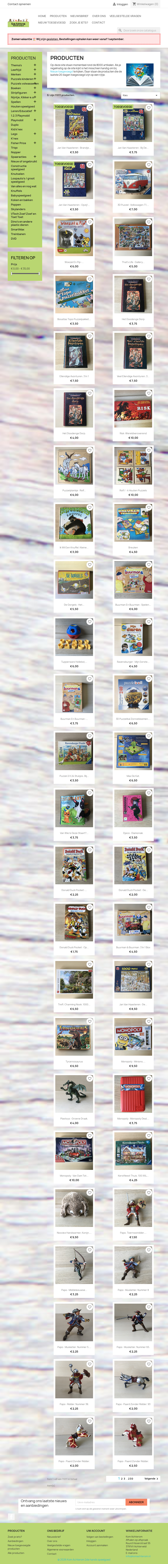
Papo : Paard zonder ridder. (74, 1461)
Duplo (15, 125)
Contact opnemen (19, 4)
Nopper (16, 152)
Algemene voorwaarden (60, 1549)
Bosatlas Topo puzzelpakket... (74, 319)
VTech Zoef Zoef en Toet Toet (23, 215)
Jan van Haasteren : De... (133, 1004)
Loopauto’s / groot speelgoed (23, 180)
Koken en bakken (22, 200)
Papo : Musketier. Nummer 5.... (74, 1347)
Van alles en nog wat (23, 186)
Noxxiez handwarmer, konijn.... (74, 1232)
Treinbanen (18, 234)
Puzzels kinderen (22, 79)
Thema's (16, 65)
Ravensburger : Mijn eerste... (133, 661)
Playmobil (17, 120)
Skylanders (18, 209)
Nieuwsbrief (79, 16)
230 (130, 1478)
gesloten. (52, 39)
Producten (58, 16)
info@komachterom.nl (138, 1556)
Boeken (16, 88)
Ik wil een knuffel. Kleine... (74, 547)
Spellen (16, 102)
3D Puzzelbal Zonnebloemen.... (133, 718)
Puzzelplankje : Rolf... (74, 490)
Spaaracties (18, 157)
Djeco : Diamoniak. (133, 833)
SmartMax (17, 229)
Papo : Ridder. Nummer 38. (74, 1404)
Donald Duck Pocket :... (74, 890)
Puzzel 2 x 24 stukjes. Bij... (74, 776)
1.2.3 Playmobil (20, 115)
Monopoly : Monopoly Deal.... (133, 1118)
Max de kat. (133, 776)
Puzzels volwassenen (25, 83)
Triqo (14, 147)
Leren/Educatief (21, 111)
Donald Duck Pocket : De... (133, 890)
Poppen (16, 204)
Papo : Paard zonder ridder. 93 (133, 1404)
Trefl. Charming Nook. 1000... (74, 1004)
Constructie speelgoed (19, 167)
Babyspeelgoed (21, 195)
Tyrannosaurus (74, 1061)
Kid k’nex (16, 129)
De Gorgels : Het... (74, 604)
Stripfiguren (19, 93)
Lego (14, 134)
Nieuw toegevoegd (52, 22)
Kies (140, 95)
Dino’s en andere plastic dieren (21, 223)
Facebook (11, 1516)
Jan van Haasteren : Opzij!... (74, 204)
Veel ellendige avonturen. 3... (133, 376)
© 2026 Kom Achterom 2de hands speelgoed (84, 1559)
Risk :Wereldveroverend (133, 433)
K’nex (14, 138)
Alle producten (16, 1553)
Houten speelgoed (23, 106)
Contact (98, 22)
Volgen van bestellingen (99, 1536)
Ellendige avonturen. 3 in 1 (74, 376)
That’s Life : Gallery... (133, 262)
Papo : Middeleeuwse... (74, 1290)
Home (42, 16)
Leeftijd (16, 70)
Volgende (152, 1479)
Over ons (99, 16)
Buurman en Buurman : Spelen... (133, 604)
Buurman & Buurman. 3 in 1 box (133, 947)
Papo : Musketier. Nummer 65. (133, 1347)
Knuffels (16, 191)
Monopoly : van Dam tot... (74, 1175)
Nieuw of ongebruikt (24, 161)
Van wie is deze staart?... (74, 833)
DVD (14, 238)
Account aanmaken (97, 1545)
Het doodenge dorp (133, 319)
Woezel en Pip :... (74, 262)
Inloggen (91, 1541)
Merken (16, 74)
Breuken (133, 547)
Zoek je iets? (79, 22)
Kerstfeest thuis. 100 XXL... (133, 1175)
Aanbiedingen (15, 1541)
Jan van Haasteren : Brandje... (74, 147)
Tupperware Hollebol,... (74, 661)
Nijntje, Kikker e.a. (22, 97)
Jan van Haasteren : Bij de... (133, 147)
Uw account (95, 1531)
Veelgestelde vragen (125, 16)
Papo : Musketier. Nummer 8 (133, 1290)
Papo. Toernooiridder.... (133, 1232)
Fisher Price (18, 143)
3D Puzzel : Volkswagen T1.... (133, 204)
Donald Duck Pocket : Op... (74, 947)
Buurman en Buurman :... (74, 718)
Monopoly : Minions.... (133, 1061)
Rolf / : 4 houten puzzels (133, 490)
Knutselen (17, 174)
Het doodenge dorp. (74, 433)
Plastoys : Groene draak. (74, 1118)
